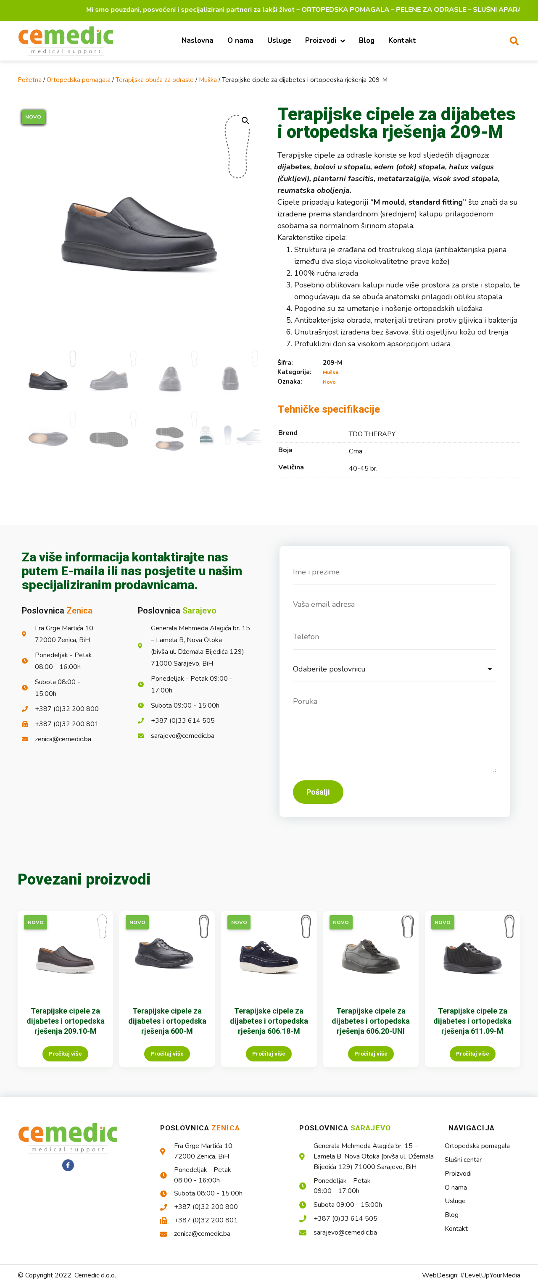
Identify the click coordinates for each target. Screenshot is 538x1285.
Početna (30, 80)
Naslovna (198, 40)
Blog (366, 40)
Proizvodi (320, 40)
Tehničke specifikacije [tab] (329, 409)
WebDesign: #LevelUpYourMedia (471, 1275)
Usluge (279, 40)
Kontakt (402, 40)
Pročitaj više (65, 1054)
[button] (514, 41)
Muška (208, 80)
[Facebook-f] (68, 1165)
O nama (240, 40)
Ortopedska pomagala (79, 80)
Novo (329, 382)
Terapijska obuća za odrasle (155, 80)
